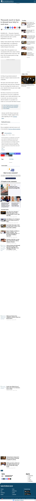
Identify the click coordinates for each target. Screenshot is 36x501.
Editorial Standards (30, 475)
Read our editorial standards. (14, 129)
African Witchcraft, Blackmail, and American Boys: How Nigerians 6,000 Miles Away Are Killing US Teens (13, 247)
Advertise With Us (30, 481)
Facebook (3, 149)
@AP (2, 148)
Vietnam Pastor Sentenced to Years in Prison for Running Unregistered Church (30, 54)
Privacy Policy (17, 498)
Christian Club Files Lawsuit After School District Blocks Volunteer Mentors (30, 48)
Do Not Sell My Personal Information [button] (30, 498)
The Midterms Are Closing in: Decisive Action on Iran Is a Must (13, 220)
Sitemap (20, 498)
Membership (15, 490)
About (13, 489)
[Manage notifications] (2, 499)
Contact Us (29, 477)
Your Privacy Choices (19, 500)
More (7, 134)
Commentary (3, 492)
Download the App (27, 489)
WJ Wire (11, 159)
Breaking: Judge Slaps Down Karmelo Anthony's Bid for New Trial (31, 31)
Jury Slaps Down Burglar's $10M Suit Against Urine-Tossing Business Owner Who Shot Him (27, 85)
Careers (29, 478)
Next (2, 470)
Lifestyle (2, 494)
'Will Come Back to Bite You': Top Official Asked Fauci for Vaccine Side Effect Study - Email (31, 37)
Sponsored (14, 494)
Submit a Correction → (4, 124)
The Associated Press (8, 133)
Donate (14, 492)
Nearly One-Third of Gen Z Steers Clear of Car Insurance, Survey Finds (13, 388)
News (1, 490)
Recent (10, 134)
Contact (13, 134)
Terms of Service (23, 498)
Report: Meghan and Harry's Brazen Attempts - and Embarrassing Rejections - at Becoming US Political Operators (31, 25)
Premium (2, 489)
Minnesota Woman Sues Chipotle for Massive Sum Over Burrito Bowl (13, 317)
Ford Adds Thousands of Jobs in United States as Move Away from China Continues (31, 43)
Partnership (29, 479)
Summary (3, 134)
